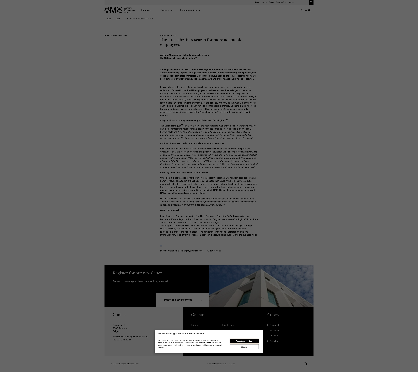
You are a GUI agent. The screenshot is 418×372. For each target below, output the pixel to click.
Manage (244, 347)
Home (109, 18)
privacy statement (203, 343)
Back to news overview (115, 35)
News (118, 18)
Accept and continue (244, 341)
